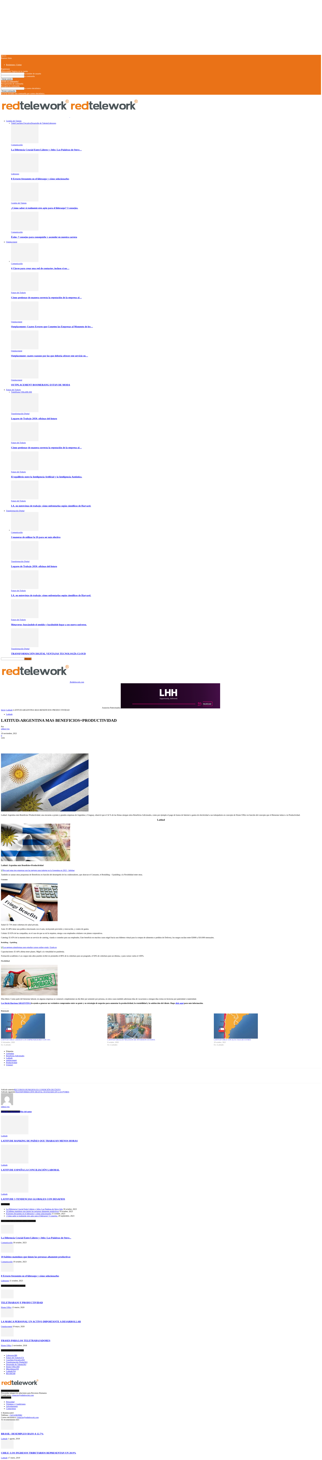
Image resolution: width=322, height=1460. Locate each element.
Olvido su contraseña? (10, 81)
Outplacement (11, 242)
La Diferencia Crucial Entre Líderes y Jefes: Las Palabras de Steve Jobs (34, 1209)
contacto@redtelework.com (23, 1395)
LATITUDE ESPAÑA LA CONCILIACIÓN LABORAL (30, 1170)
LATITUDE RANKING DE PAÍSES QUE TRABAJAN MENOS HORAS (39, 1140)
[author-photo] (7, 1104)
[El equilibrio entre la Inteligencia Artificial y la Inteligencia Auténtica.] (24, 470)
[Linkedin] (52, 746)
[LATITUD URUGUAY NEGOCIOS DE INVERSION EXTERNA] (159, 1026)
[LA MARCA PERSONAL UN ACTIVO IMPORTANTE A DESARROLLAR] (7, 1317)
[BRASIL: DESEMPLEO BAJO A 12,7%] (7, 1429)
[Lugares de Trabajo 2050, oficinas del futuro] (24, 411)
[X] (33, 746)
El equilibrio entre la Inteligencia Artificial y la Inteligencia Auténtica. (46, 476)
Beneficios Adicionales (15, 1056)
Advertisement (12, 1406)
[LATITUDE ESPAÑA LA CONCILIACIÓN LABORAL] (14, 1163)
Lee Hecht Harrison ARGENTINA (16, 1003)
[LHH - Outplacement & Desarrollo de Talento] (170, 708)
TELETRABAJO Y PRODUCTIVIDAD (22, 1302)
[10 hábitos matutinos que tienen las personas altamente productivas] (7, 1252)
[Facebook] (24, 746)
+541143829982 (15, 1415)
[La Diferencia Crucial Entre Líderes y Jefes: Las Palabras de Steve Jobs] (24, 143)
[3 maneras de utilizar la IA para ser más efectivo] (24, 530)
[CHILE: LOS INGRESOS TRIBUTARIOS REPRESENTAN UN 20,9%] (7, 1448)
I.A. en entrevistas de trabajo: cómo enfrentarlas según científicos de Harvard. (51, 506)
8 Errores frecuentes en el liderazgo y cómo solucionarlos (40, 178)
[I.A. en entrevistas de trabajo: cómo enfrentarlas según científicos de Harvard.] (24, 499)
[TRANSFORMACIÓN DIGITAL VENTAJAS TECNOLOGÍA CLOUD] (24, 646)
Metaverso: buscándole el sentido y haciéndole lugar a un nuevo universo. (49, 624)
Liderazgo (52, 123)
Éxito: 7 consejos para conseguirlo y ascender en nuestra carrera (44, 237)
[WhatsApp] (42, 746)
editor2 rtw (5, 729)
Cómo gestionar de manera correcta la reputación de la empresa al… (46, 297)
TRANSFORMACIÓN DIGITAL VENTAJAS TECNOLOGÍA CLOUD (48, 653)
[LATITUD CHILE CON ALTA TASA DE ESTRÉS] (266, 1026)
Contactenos (11, 1409)
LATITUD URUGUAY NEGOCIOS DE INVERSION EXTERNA (131, 1040)
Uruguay (9, 1065)
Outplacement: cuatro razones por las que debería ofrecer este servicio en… (49, 355)
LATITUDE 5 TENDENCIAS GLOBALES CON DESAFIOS (33, 1199)
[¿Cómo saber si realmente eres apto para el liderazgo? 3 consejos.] (24, 201)
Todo (13, 123)
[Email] (61, 746)
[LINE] (89, 746)
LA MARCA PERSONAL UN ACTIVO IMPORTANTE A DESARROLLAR (41, 1321)
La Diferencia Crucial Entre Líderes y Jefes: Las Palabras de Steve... (36, 1237)
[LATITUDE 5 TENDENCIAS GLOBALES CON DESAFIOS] (14, 1192)
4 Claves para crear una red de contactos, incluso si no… (40, 268)
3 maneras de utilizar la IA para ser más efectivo (36, 537)
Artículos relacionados (10, 1112)
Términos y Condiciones (16, 1404)
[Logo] (35, 117)
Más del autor (26, 1112)
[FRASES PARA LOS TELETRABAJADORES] (7, 1336)
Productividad (11, 1063)
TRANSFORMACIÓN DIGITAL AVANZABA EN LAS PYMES (42, 1092)
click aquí (179, 1003)
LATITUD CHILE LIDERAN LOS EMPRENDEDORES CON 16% (25, 1040)
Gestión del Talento (14, 121)
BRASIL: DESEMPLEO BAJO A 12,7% (22, 1433)
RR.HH (29, 392)
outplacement (11, 1060)
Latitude (9, 710)
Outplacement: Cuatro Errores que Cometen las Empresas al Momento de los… (52, 326)
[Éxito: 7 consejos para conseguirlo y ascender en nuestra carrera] (24, 230)
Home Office (20, 392)
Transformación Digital (20, 414)
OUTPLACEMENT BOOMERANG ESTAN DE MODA (40, 385)
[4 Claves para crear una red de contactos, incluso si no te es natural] (24, 261)
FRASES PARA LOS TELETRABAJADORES (25, 1340)
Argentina (10, 1053)
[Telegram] (79, 746)
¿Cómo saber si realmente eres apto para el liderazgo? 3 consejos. (44, 208)
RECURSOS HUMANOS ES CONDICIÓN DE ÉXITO (37, 1090)
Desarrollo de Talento (39, 123)
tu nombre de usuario (32, 74)
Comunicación (17, 145)
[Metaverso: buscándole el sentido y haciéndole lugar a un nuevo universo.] (24, 617)
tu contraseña (29, 76)
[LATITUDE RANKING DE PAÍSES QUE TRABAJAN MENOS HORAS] (14, 1134)
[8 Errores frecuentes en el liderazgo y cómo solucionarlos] (24, 172)
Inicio (3, 710)
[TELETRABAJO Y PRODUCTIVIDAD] (7, 1298)
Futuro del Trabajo (18, 293)
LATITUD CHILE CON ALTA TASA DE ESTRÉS (232, 1040)
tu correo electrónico (32, 88)
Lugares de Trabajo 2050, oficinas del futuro (34, 418)
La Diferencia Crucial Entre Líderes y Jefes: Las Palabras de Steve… (46, 149)
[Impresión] (70, 746)
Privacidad (10, 1402)
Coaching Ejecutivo (23, 123)
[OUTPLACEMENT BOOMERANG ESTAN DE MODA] (24, 378)
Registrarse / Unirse (14, 65)
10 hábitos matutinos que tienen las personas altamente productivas (32, 1211)
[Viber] (98, 746)
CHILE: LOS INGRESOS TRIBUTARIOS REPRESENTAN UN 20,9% (38, 1453)
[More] (107, 746)
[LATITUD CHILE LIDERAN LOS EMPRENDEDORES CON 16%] (53, 1026)
